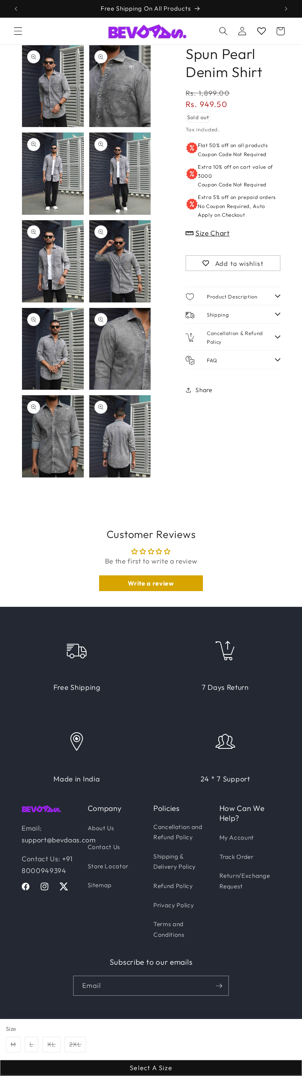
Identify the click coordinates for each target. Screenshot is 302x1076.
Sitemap (100, 885)
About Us (101, 828)
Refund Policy (173, 886)
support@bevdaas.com (59, 839)
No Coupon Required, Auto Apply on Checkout (237, 206)
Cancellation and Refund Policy (178, 832)
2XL (77, 1046)
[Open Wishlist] (261, 31)
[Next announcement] (286, 8)
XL (54, 1046)
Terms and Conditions (169, 929)
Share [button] (203, 390)
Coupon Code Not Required (233, 149)
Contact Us (104, 847)
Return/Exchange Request (244, 881)
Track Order (236, 856)
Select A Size (151, 1067)
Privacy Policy (173, 905)
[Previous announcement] (16, 8)
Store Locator (108, 866)
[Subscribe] (219, 986)
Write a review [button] (151, 583)
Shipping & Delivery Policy (174, 862)
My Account (236, 837)
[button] (18, 31)
